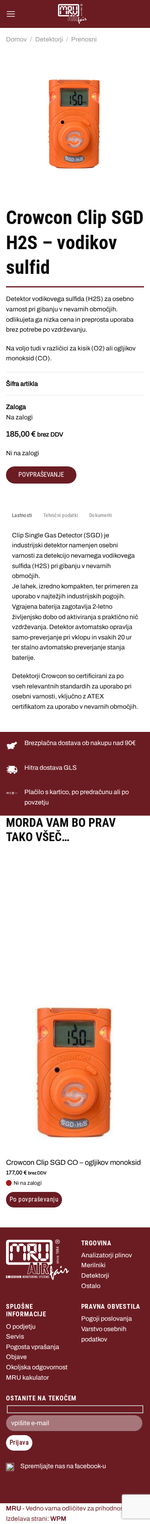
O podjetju (21, 1326)
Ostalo (90, 1285)
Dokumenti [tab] (100, 515)
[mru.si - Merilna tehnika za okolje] (72, 14)
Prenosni (84, 39)
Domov (16, 39)
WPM (58, 1518)
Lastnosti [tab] (22, 515)
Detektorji (49, 39)
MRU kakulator (27, 1377)
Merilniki (93, 1265)
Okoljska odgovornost (37, 1367)
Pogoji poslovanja (106, 1318)
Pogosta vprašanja (32, 1346)
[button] (11, 14)
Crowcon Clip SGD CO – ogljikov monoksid (73, 1162)
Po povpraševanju (34, 1199)
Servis (15, 1336)
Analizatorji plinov (106, 1255)
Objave (16, 1356)
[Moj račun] (134, 14)
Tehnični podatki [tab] (60, 515)
